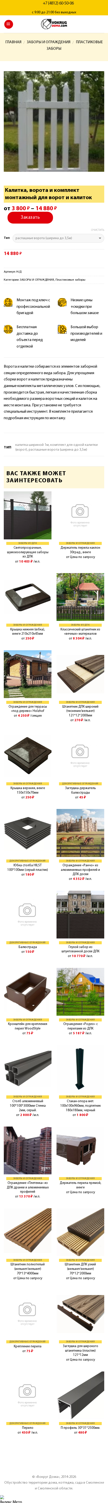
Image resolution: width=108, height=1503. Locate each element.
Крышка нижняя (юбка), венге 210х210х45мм (27, 632)
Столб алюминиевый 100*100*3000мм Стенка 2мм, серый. (28, 1106)
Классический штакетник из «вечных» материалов (80, 632)
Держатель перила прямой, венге (80, 1185)
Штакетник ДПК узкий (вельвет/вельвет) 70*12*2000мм (80, 1269)
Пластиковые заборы (70, 279)
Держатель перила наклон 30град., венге (80, 550)
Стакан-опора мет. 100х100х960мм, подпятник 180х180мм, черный (80, 1106)
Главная (13, 42)
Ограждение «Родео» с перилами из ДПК (80, 1026)
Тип (7, 238)
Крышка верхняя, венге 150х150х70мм (28, 790)
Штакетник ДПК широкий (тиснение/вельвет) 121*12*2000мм (80, 711)
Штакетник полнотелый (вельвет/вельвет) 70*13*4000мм (28, 1269)
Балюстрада (28, 947)
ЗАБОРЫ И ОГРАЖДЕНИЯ (48, 42)
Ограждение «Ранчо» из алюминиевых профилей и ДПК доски (80, 870)
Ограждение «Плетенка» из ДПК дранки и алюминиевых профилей (28, 1187)
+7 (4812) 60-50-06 (58, 3)
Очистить (97, 230)
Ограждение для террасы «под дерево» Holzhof (28, 709)
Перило (27, 1428)
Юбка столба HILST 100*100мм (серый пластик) (27, 868)
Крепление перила (27, 1346)
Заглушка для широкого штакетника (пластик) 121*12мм (80, 1351)
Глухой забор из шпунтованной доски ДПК (80, 949)
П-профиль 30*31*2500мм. (80, 1428)
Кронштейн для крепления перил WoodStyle (27, 1026)
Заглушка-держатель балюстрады (80, 790)
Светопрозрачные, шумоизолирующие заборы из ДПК (27, 552)
